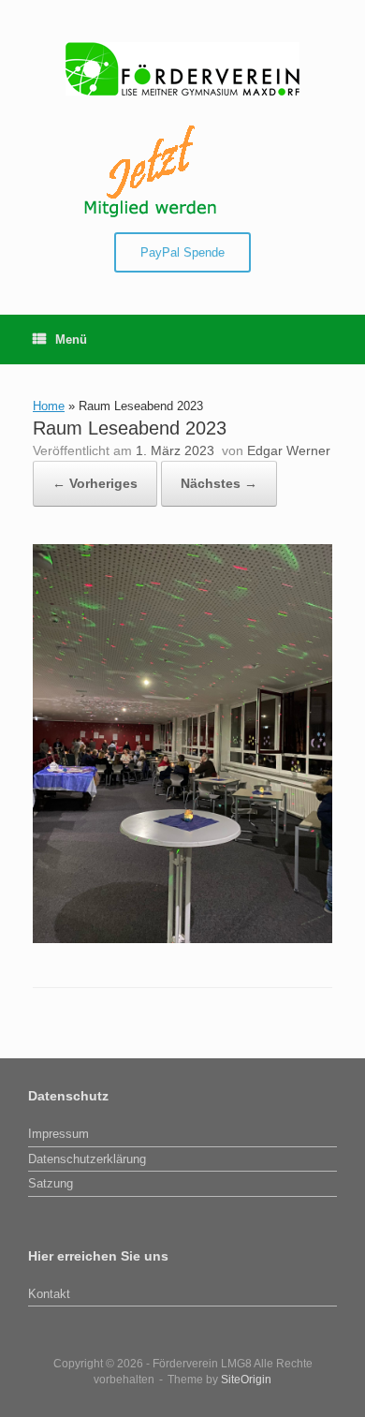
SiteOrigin (246, 1379)
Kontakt (49, 1294)
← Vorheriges (95, 483)
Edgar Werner (288, 450)
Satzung (50, 1183)
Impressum (58, 1134)
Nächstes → (219, 483)
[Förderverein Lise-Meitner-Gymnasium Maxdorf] (182, 69)
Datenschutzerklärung (87, 1159)
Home (49, 406)
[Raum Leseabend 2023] (182, 939)
